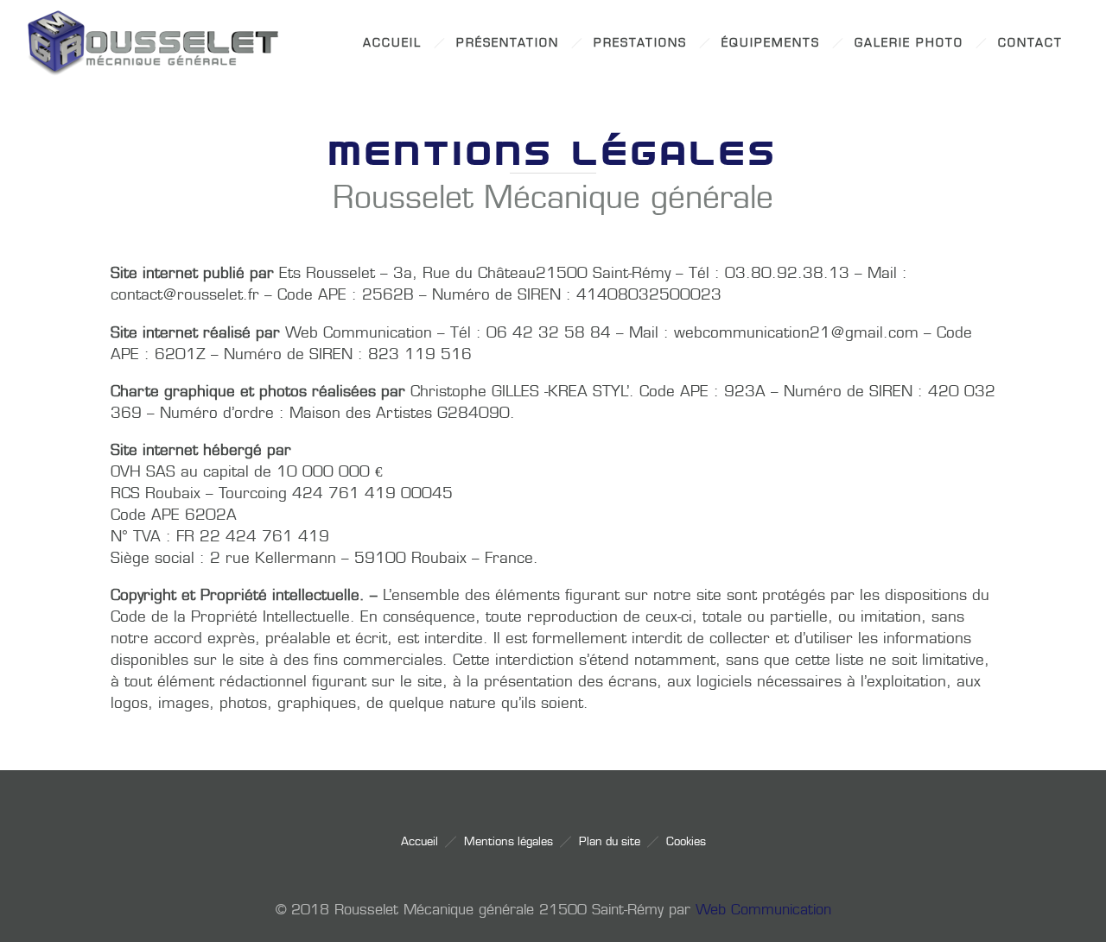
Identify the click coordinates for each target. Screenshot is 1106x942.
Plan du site (609, 841)
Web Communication (763, 909)
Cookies (686, 841)
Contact (1030, 42)
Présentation (507, 42)
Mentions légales (508, 841)
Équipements (770, 42)
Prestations (640, 42)
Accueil (392, 42)
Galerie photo (909, 42)
